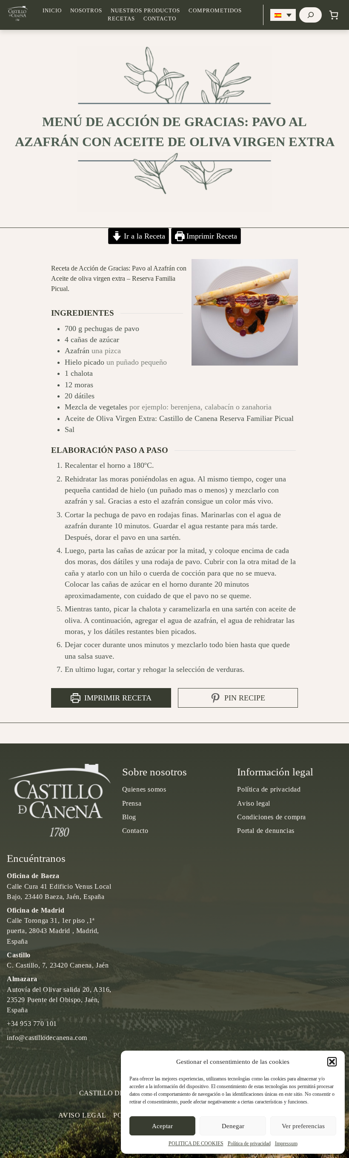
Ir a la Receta (143, 236)
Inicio (52, 11)
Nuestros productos (145, 11)
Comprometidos (215, 11)
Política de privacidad (249, 1143)
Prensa (132, 803)
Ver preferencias (303, 1126)
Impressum (286, 1143)
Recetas (121, 19)
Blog (129, 817)
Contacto (159, 19)
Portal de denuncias (265, 830)
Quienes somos (144, 789)
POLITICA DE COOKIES (196, 1143)
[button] (332, 1061)
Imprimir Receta (210, 236)
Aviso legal (253, 803)
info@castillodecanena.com (47, 1037)
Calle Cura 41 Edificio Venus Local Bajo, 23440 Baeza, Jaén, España (59, 886)
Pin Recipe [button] (243, 698)
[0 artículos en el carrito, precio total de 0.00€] (333, 15)
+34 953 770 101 (32, 1023)
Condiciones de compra (271, 817)
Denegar (233, 1126)
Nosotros (86, 11)
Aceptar (162, 1126)
